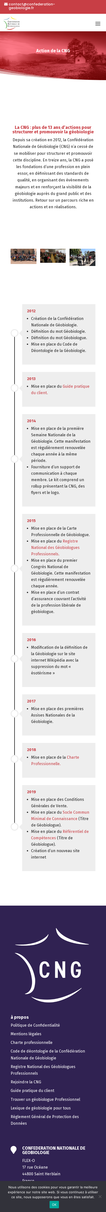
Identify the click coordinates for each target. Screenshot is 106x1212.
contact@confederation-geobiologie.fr (32, 6)
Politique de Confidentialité (35, 1025)
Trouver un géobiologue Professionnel (45, 1099)
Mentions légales (26, 1034)
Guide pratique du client (32, 1090)
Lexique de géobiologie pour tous (41, 1108)
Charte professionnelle (32, 1042)
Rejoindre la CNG (26, 1082)
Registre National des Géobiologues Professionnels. (55, 547)
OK (54, 1205)
